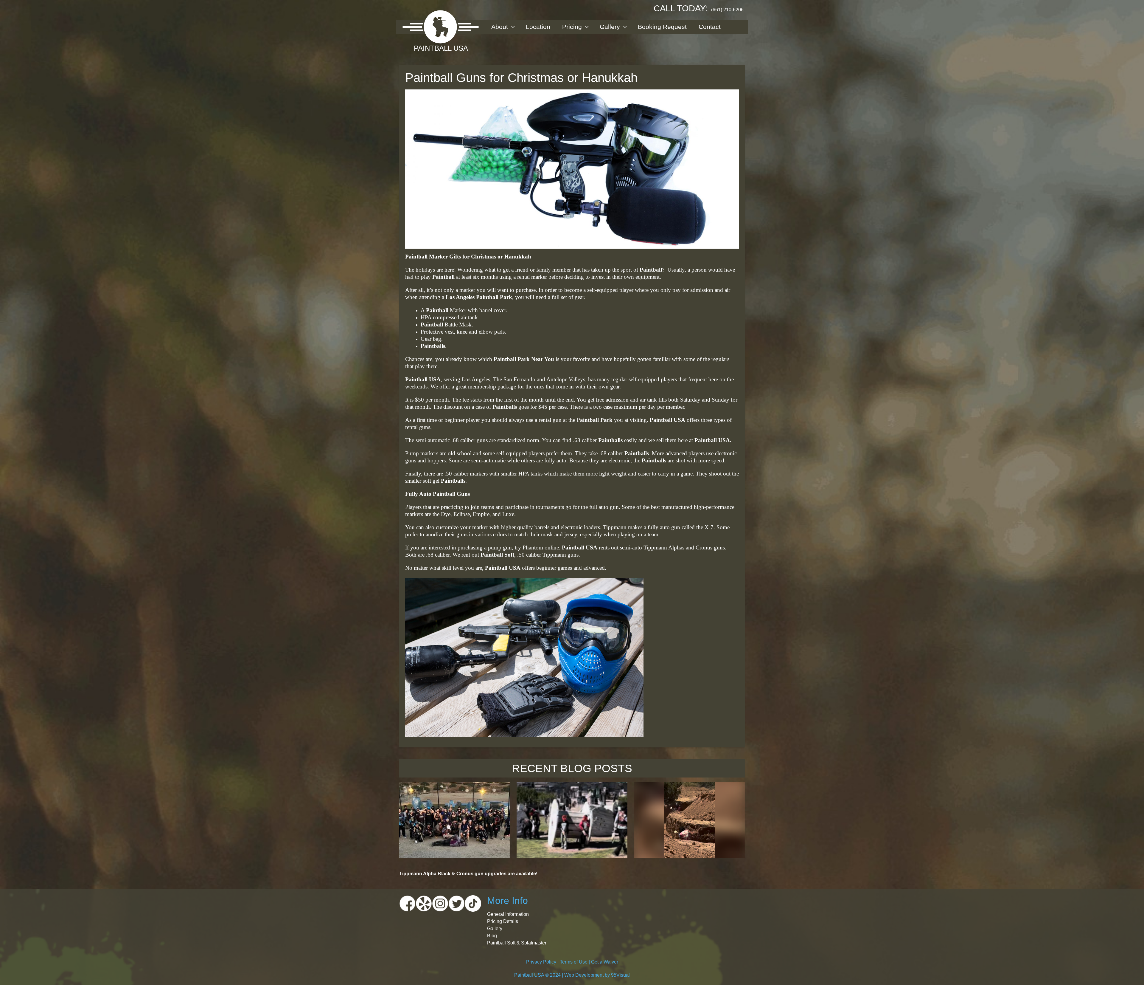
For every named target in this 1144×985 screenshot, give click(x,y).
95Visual (620, 975)
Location (538, 26)
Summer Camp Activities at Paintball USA (689, 792)
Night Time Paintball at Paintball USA (454, 788)
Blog (492, 935)
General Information (508, 914)
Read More (454, 845)
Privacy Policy (541, 961)
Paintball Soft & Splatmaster (516, 942)
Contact (710, 26)
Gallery (610, 26)
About (499, 26)
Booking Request (662, 26)
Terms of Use (573, 961)
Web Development (584, 975)
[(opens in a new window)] (407, 903)
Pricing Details (502, 921)
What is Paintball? (572, 788)
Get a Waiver (604, 961)
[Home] (440, 27)
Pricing (572, 26)
